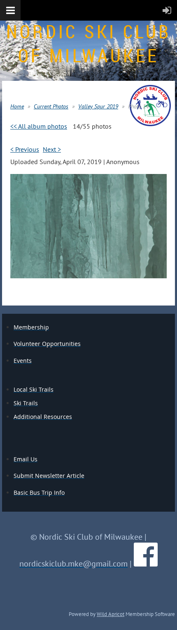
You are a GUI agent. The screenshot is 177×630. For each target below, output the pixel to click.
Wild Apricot (110, 614)
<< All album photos (38, 126)
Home (17, 106)
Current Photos (51, 106)
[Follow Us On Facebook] (146, 563)
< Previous (24, 149)
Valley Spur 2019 (98, 106)
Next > (52, 149)
